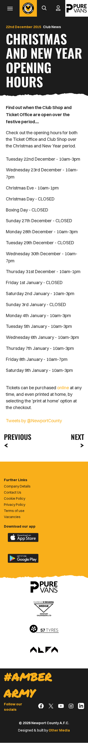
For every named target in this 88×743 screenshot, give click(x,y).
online (63, 387)
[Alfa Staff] (44, 650)
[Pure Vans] (76, 8)
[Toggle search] (44, 8)
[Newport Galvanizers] (44, 608)
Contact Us (12, 492)
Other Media (59, 730)
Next (77, 437)
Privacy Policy (14, 504)
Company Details (17, 486)
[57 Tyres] (44, 629)
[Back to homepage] (28, 8)
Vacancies (12, 517)
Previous (16, 437)
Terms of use (14, 511)
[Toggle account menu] (58, 8)
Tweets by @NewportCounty (34, 420)
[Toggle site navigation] (10, 8)
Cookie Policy (14, 498)
